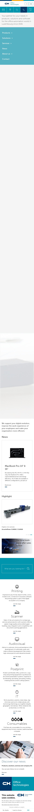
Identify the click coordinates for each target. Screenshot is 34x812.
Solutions (6, 38)
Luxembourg (7, 24)
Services (5, 43)
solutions (14, 18)
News (4, 48)
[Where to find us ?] (10, 10)
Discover (18, 550)
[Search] (17, 10)
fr (26, 4)
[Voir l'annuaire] (23, 10)
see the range (17, 604)
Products (6, 33)
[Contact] (3, 10)
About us (6, 54)
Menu (30, 8)
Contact (5, 59)
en (31, 4)
